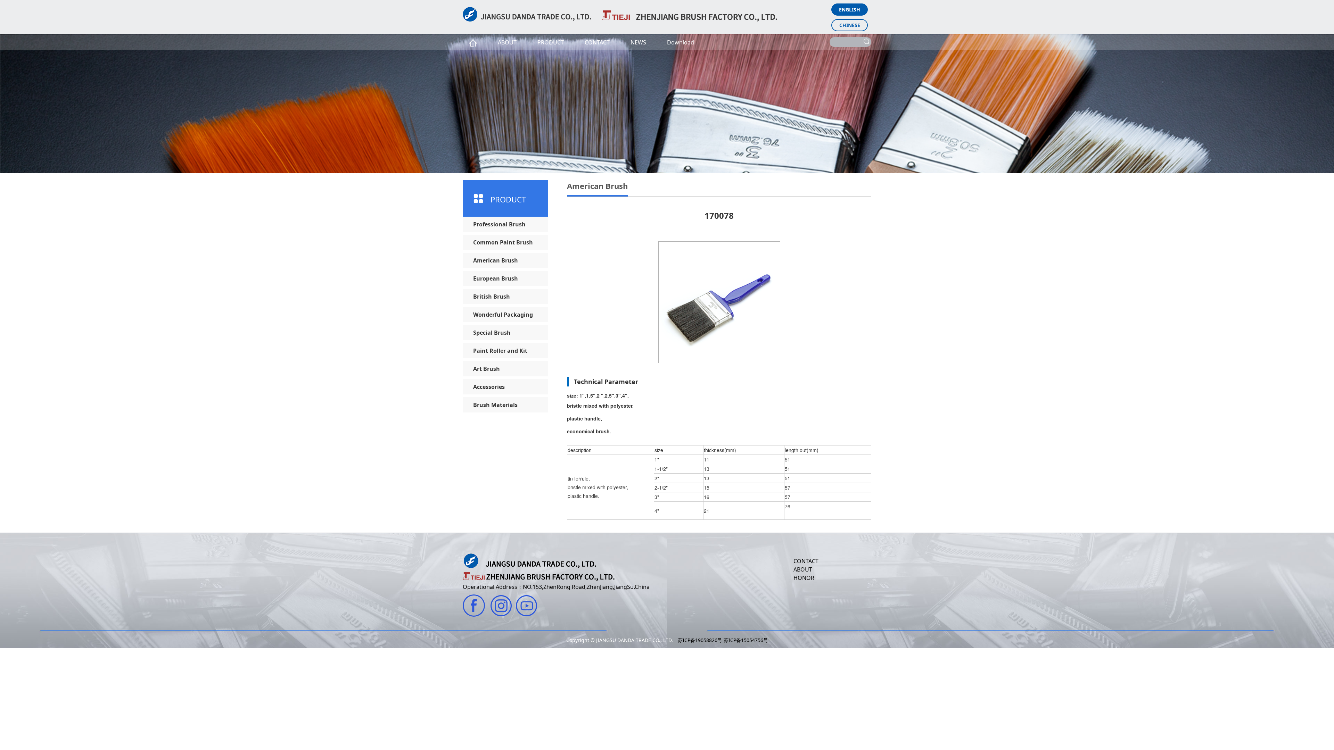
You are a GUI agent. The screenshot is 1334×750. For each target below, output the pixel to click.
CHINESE (849, 25)
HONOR (803, 578)
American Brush (495, 260)
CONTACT (597, 42)
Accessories (489, 387)
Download (680, 42)
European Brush (495, 278)
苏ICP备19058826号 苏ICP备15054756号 (723, 640)
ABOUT (507, 42)
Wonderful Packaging (503, 314)
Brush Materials (495, 405)
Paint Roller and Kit (500, 351)
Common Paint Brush (503, 242)
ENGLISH (849, 9)
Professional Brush (499, 224)
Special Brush (492, 332)
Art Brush (486, 369)
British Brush (491, 296)
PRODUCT (550, 42)
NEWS (638, 42)
